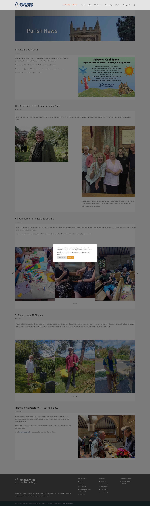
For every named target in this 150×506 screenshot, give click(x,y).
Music (117, 5)
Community (108, 5)
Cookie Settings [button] (61, 257)
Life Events (97, 5)
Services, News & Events (70, 5)
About (83, 5)
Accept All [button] (70, 257)
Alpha (90, 5)
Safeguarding (127, 5)
